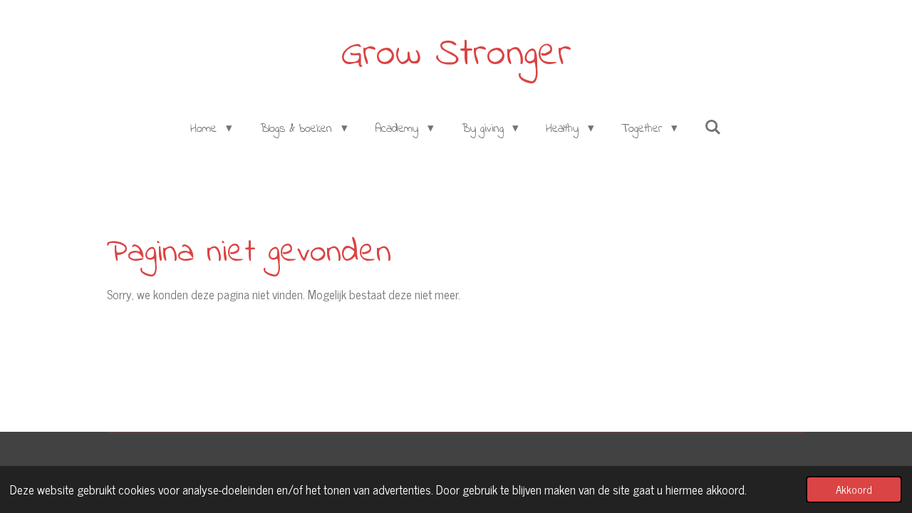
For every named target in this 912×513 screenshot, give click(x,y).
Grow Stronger (456, 55)
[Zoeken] (713, 128)
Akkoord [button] (854, 489)
